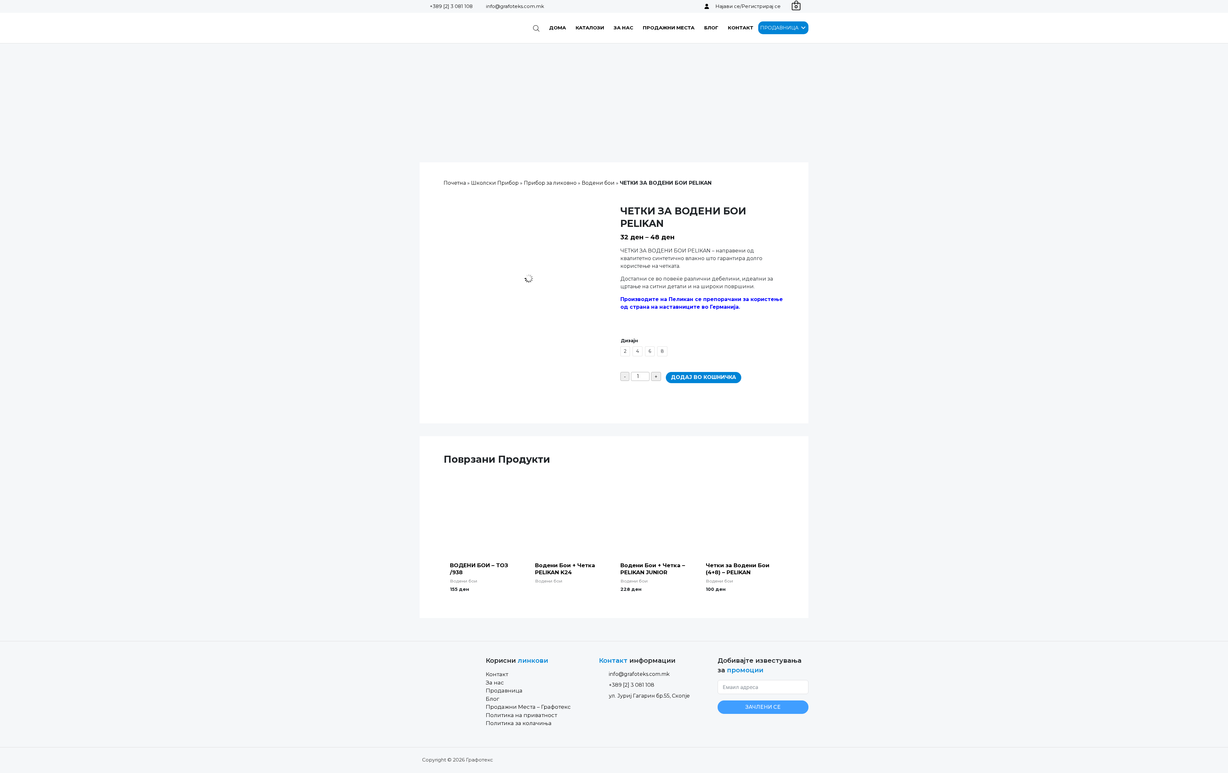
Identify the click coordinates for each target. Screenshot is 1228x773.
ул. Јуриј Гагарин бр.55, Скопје (649, 696)
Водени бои (598, 183)
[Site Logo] (452, 28)
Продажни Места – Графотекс (528, 707)
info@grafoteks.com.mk (515, 6)
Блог (711, 28)
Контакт (740, 28)
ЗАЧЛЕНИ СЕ (763, 707)
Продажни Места (669, 28)
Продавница (504, 690)
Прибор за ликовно (550, 183)
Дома (557, 28)
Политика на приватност (521, 715)
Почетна (455, 183)
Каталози (590, 28)
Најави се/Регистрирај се (748, 6)
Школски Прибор (495, 183)
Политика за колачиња (519, 723)
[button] (779, 27)
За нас (623, 28)
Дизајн (629, 341)
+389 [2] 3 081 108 (451, 6)
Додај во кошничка (703, 377)
